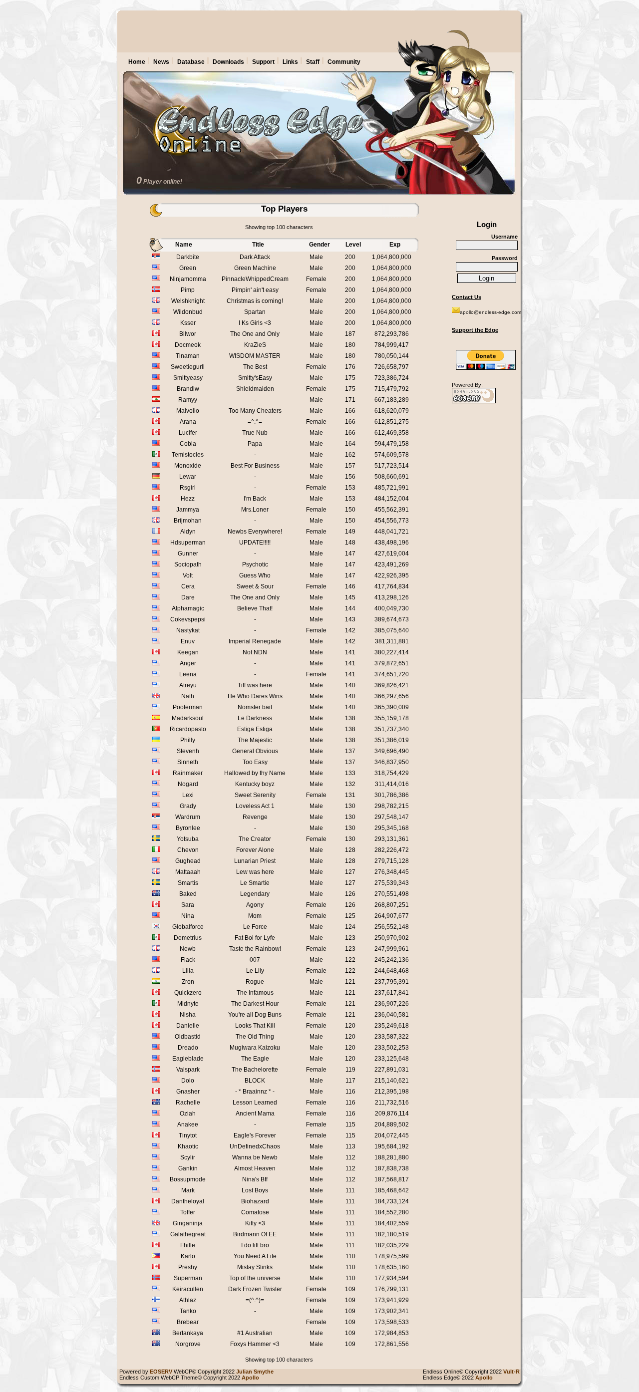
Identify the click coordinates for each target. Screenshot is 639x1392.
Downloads (228, 61)
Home (136, 61)
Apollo (485, 1378)
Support (263, 61)
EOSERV (161, 1372)
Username (504, 237)
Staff (313, 61)
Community (343, 61)
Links (290, 61)
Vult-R (513, 1372)
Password (505, 258)
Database (191, 61)
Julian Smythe (256, 1372)
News (161, 61)
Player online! (162, 181)
